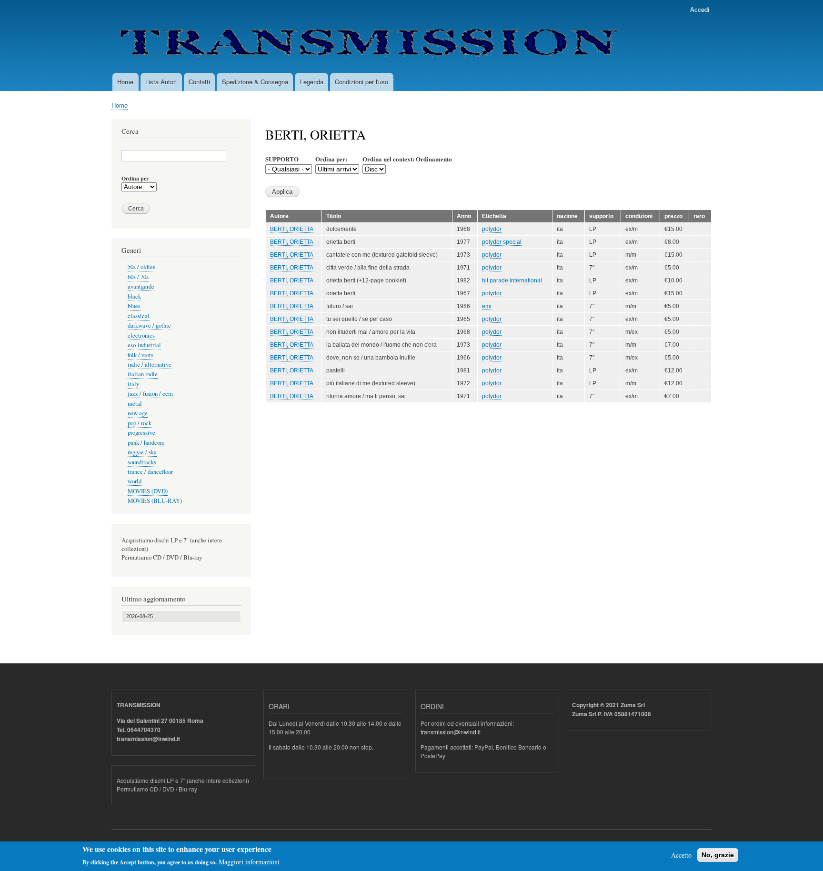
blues (134, 306)
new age (138, 413)
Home (125, 81)
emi (487, 306)
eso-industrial (144, 345)
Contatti (199, 81)
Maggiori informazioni (249, 861)
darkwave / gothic (149, 325)
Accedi (699, 9)
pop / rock (139, 423)
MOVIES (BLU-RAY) (155, 501)
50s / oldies (141, 267)
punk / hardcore (146, 443)
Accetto (681, 855)
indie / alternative (149, 364)
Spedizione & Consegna (255, 81)
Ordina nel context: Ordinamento (407, 158)
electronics (141, 335)
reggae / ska (142, 452)
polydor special (502, 242)
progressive (141, 433)
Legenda (311, 81)
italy (133, 384)
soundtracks (142, 462)
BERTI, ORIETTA (291, 229)
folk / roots (140, 355)
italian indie (143, 374)
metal (135, 404)
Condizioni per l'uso (361, 81)
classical (139, 316)
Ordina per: (331, 158)
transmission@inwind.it (451, 732)
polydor (492, 229)
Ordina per (135, 178)
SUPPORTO (282, 158)
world (134, 481)
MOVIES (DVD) (148, 491)
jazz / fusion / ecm (150, 394)
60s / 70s (138, 277)
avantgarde (141, 286)
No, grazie (718, 855)
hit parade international (512, 280)
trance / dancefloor (150, 472)
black (134, 296)
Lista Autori (161, 81)
